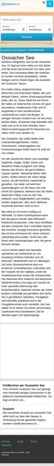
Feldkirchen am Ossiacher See (24, 385)
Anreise (5, 26)
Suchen (26, 37)
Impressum (5, 441)
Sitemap (33, 441)
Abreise (32, 26)
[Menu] (50, 3)
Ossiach (8, 408)
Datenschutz (6, 445)
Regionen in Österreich (13, 50)
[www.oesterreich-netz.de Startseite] (10, 4)
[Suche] (44, 2)
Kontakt (20, 441)
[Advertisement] (27, 351)
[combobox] (26, 20)
